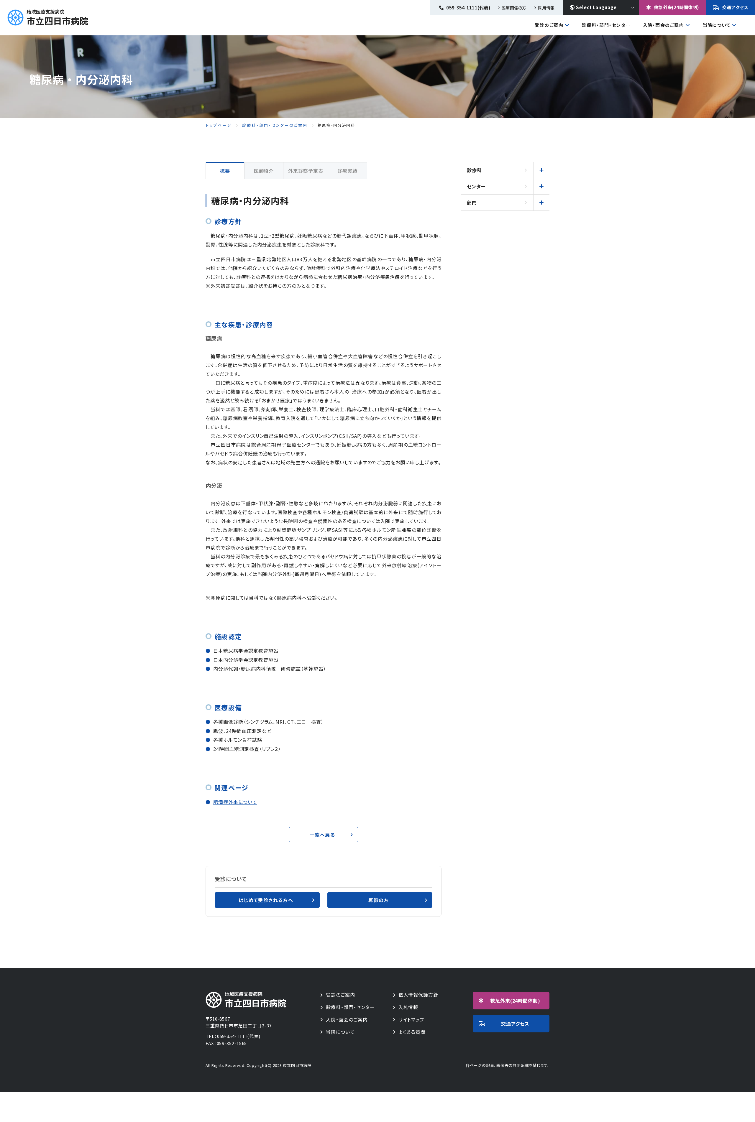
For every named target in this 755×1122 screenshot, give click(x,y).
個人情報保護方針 (418, 995)
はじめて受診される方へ (266, 900)
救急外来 (515, 1000)
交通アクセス (735, 7)
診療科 (474, 170)
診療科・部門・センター (606, 25)
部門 (472, 202)
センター (476, 186)
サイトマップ (411, 1019)
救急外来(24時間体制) (676, 7)
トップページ (219, 125)
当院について (717, 25)
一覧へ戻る (322, 834)
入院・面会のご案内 (663, 25)
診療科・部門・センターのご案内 (275, 125)
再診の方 (378, 900)
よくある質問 (412, 1032)
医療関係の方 (513, 8)
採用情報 (546, 8)
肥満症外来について (235, 801)
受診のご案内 (549, 25)
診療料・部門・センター (350, 1007)
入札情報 (408, 1007)
